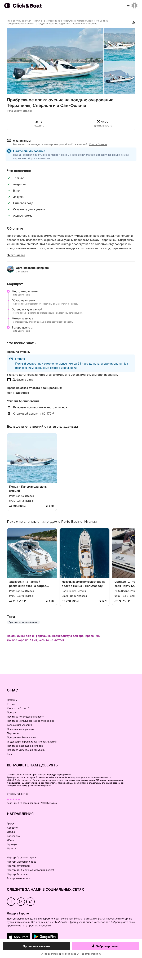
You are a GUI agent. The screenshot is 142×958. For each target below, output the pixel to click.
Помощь (12, 699)
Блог (9, 754)
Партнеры (13, 733)
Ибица (10, 840)
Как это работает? (18, 708)
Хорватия (12, 827)
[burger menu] (128, 5)
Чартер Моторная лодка (21, 861)
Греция (11, 823)
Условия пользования (19, 724)
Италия (11, 831)
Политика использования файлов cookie (30, 720)
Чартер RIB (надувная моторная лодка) (30, 869)
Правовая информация (20, 729)
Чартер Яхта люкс (18, 874)
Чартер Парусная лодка (21, 857)
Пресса (11, 712)
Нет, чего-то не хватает (48, 640)
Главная (11, 20)
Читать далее (16, 255)
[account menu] (134, 5)
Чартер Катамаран (18, 865)
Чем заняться (24, 20)
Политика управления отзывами (26, 749)
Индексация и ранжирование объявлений (31, 741)
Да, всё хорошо (17, 640)
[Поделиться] (133, 22)
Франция (12, 844)
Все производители (18, 878)
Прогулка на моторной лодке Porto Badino (85, 20)
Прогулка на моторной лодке (47, 20)
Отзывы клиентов (17, 794)
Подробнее (21, 392)
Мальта (11, 848)
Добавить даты (22, 379)
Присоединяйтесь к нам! (21, 737)
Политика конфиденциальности (25, 716)
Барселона (13, 835)
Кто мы (11, 704)
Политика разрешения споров (25, 745)
